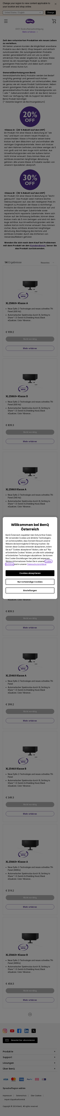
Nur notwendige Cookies (30, 581)
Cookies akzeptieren (30, 573)
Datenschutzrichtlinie (36, 564)
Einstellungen (30, 590)
